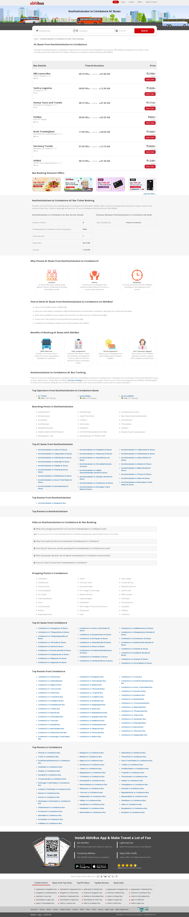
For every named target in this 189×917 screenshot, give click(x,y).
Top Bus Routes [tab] (41, 883)
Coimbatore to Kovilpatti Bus (133, 695)
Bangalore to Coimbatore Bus (92, 753)
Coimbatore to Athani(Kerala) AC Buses (95, 642)
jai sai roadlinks (127, 396)
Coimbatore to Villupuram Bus (92, 728)
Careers (75, 909)
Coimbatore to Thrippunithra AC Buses (53, 632)
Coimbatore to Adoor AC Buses (92, 646)
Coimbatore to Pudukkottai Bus (51, 701)
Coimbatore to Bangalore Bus (92, 677)
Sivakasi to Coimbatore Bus (49, 771)
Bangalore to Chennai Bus (69, 893)
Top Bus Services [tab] (101, 883)
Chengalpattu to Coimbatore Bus (134, 784)
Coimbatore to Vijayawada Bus (133, 707)
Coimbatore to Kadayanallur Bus (134, 735)
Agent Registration (122, 909)
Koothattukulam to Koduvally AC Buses (54, 462)
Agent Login (109, 909)
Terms (94, 909)
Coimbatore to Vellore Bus (48, 693)
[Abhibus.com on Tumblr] (112, 876)
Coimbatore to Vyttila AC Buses (50, 646)
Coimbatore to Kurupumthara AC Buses (95, 634)
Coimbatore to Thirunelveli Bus (92, 689)
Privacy (100, 909)
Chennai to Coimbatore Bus (49, 753)
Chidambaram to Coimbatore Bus (51, 807)
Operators (34, 909)
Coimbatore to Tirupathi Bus (91, 693)
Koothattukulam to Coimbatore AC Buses (96, 483)
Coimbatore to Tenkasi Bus (49, 709)
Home (36, 39)
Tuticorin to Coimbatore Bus (91, 792)
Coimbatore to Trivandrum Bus (50, 697)
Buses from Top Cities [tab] (62, 883)
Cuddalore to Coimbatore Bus (50, 823)
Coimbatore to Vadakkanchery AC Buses (137, 628)
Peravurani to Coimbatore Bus (50, 811)
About (48, 909)
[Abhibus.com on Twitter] (101, 876)
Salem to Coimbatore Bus (131, 804)
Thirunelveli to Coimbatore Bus (133, 756)
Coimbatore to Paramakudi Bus (50, 717)
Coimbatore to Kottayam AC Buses (94, 638)
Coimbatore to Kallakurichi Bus (92, 720)
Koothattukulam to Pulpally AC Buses (53, 465)
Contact (55, 909)
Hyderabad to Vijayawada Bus (70, 889)
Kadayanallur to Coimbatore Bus (93, 796)
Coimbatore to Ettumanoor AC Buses (136, 638)
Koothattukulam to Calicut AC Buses (52, 450)
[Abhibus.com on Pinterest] (116, 876)
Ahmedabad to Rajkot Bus (69, 900)
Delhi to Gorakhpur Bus (92, 903)
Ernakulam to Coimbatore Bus (50, 767)
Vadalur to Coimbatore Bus (132, 780)
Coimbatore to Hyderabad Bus (50, 681)
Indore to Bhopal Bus (114, 896)
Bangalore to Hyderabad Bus (46, 893)
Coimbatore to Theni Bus (48, 720)
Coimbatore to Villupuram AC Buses (52, 658)
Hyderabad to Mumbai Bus (93, 889)
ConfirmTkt (47, 915)
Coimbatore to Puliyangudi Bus (133, 723)
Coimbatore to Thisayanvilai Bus (134, 711)
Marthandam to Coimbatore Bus (93, 812)
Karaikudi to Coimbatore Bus (49, 775)
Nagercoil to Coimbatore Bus (91, 760)
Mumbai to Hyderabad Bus (69, 896)
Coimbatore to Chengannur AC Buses (53, 628)
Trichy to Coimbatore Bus (48, 756)
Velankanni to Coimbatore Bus (92, 808)
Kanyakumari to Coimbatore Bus (134, 808)
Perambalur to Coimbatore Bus (50, 819)
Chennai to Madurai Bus (115, 893)
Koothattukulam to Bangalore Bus (52, 503)
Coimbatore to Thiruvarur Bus (133, 731)
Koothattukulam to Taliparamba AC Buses (55, 454)
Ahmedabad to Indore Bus (93, 900)
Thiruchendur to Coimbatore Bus (134, 776)
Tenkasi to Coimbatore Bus (132, 764)
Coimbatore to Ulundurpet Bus (133, 719)
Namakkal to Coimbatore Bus (50, 815)
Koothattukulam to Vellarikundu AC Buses (55, 457)
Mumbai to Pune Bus (43, 896)
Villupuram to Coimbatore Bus (92, 788)
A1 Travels (42, 396)
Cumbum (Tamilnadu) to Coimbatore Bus (54, 789)
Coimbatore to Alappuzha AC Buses (52, 662)
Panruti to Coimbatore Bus (49, 797)
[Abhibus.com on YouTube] (105, 876)
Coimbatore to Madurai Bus (91, 685)
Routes (42, 909)
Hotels (131, 2)
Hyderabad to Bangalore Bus (46, 889)
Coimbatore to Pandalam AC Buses (94, 657)
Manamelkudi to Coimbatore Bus (134, 796)
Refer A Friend (151, 2)
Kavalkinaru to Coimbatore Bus (92, 804)
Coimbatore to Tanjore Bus (132, 715)
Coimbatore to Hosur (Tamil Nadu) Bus (136, 687)
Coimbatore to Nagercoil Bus (50, 685)
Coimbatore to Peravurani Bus (92, 732)
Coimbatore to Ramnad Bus (132, 727)
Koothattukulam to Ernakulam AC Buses (96, 450)
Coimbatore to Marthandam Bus (51, 728)
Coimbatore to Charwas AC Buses (134, 649)
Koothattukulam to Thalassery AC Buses (96, 454)
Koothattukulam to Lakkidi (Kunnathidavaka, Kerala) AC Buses (93, 471)
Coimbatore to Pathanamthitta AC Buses (96, 661)
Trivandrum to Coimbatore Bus (92, 776)
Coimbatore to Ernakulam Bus (92, 701)
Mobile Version (65, 909)
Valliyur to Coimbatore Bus (90, 800)
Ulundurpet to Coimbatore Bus (133, 800)
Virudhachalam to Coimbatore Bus (135, 768)
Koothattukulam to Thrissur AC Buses (136, 474)
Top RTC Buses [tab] (83, 883)
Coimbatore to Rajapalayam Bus (93, 705)
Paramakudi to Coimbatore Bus (92, 780)
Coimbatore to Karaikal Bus (49, 724)
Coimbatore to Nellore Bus (90, 736)
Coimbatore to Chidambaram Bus (93, 724)
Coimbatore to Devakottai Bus (133, 691)
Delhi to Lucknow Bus (67, 903)
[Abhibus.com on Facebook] (98, 876)
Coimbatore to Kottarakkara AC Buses (136, 663)
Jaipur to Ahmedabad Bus (45, 903)
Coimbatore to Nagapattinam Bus (93, 717)
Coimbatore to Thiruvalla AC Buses (52, 642)
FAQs (88, 909)
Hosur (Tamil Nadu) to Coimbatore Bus (136, 760)
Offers (139, 2)
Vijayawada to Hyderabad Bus (141, 889)
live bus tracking (74, 380)
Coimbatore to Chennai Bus (49, 677)
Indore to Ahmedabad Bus (140, 896)
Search (144, 30)
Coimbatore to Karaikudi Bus (132, 699)
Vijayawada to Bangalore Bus (117, 889)
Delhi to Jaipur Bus (137, 903)
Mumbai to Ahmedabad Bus (94, 896)
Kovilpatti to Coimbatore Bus (133, 812)
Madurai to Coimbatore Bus (91, 756)
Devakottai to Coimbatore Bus (92, 764)
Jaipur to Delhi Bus (137, 900)
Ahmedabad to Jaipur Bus (45, 900)
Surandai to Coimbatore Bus (132, 788)
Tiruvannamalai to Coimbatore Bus (52, 779)
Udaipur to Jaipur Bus (114, 900)
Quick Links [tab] (119, 883)
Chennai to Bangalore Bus (93, 893)
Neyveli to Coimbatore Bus (49, 793)
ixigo (39, 915)
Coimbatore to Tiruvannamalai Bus (135, 703)
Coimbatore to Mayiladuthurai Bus (93, 712)
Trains (123, 2)
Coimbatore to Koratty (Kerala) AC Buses (54, 650)
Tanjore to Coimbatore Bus (91, 768)
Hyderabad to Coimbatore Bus (133, 753)
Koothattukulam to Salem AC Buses (135, 478)
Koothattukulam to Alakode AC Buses (136, 464)
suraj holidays (85, 396)
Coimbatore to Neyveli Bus (49, 712)
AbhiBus (33, 915)
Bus (115, 2)
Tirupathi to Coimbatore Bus (132, 772)
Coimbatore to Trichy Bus (131, 677)
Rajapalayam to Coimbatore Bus (93, 772)
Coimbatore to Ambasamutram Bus (52, 732)
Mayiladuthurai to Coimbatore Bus (135, 792)
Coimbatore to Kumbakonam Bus (51, 705)
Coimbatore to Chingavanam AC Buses (53, 654)
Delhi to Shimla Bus (114, 903)
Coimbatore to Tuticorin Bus (49, 689)
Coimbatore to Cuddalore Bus (91, 697)
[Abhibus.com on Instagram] (109, 876)
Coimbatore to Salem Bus (90, 709)
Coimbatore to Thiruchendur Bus (93, 681)
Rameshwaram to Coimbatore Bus (93, 784)
